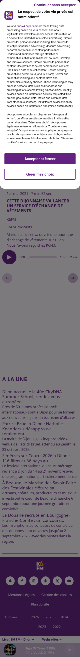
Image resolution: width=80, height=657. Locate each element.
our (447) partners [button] (27, 26)
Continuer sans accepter (55, 4)
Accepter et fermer (40, 158)
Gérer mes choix (40, 174)
